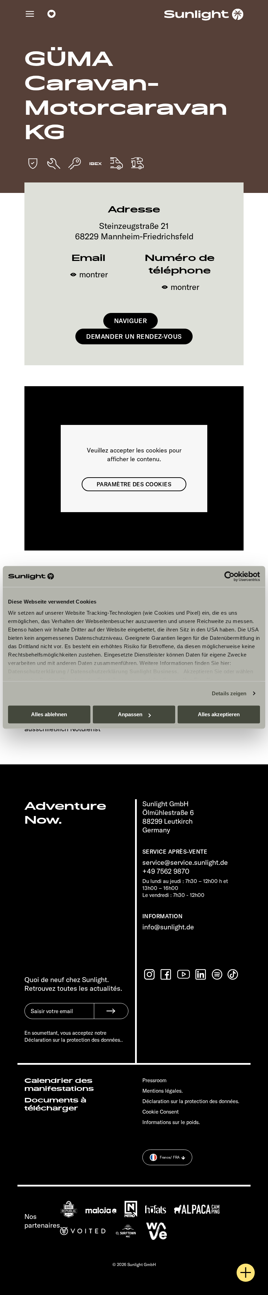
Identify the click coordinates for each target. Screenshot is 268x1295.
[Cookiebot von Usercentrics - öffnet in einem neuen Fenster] (229, 576)
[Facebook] (166, 974)
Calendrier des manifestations (59, 1085)
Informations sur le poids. (171, 1122)
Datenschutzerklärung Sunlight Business (123, 671)
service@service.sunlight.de (185, 862)
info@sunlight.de (168, 926)
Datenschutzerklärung (37, 671)
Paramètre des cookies (134, 484)
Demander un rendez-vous (133, 336)
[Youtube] (184, 974)
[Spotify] (217, 974)
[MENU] (30, 14)
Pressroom (154, 1080)
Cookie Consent (160, 1111)
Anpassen (130, 714)
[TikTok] (233, 974)
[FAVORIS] (51, 14)
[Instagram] (150, 974)
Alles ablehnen (49, 714)
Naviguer (130, 321)
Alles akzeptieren (219, 714)
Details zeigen (229, 693)
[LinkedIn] (201, 974)
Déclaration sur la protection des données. (190, 1101)
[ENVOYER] (111, 1011)
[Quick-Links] (246, 1273)
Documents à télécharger (55, 1104)
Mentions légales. (162, 1090)
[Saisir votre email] (59, 1016)
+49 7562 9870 (165, 871)
